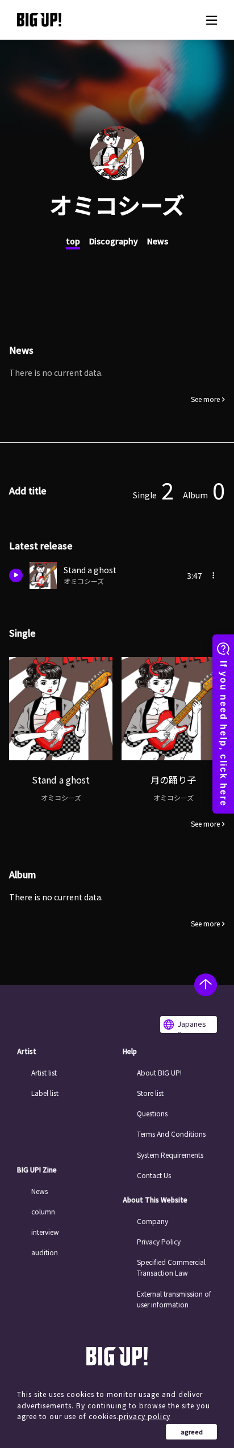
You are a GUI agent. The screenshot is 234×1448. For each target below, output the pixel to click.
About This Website (155, 1199)
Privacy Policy (159, 1241)
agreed (192, 1431)
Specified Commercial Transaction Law (171, 1267)
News (157, 241)
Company (152, 1221)
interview (45, 1232)
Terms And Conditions (171, 1133)
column (43, 1211)
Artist (26, 1051)
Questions (152, 1113)
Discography (113, 241)
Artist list (44, 1072)
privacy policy (144, 1416)
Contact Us (154, 1175)
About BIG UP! (159, 1072)
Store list (150, 1093)
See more (205, 399)
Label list (44, 1093)
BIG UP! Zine (37, 1169)
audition (44, 1252)
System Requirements (170, 1154)
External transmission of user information (174, 1299)
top (73, 241)
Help (130, 1051)
